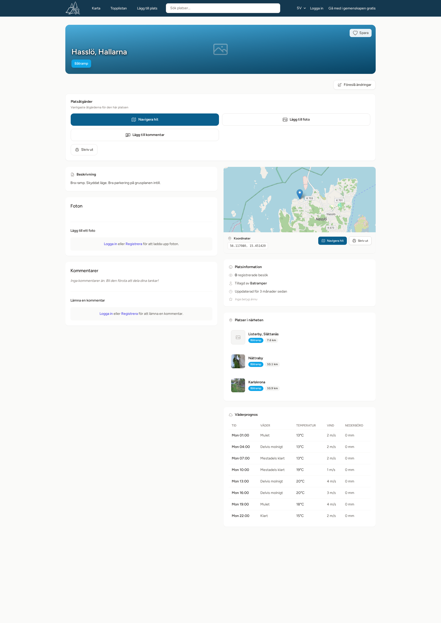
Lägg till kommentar (148, 135)
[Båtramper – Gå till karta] (73, 8)
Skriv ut (87, 149)
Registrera (134, 244)
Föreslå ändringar (357, 85)
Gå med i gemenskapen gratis (352, 8)
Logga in (316, 8)
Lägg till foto (300, 119)
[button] (300, 194)
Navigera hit (148, 119)
